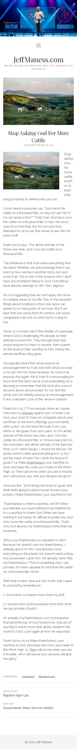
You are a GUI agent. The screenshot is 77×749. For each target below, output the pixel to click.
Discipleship (28, 676)
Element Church (46, 676)
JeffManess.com (39, 59)
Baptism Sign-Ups (16, 695)
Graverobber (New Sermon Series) (28, 708)
